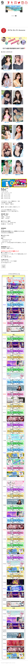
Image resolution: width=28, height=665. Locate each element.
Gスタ (7, 662)
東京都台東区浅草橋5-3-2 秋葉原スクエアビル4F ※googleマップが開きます (12, 231)
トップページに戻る (3, 266)
